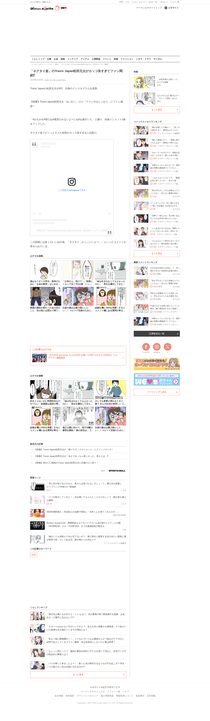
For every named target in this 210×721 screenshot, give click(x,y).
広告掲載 (151, 696)
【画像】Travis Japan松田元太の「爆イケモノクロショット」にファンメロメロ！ (74, 449)
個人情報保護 (107, 696)
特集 (136, 72)
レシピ (134, 2)
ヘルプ (126, 691)
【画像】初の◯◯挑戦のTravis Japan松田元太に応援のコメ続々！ (66, 462)
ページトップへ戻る (156, 392)
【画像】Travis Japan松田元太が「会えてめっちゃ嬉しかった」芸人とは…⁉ (71, 456)
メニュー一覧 (174, 2)
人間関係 (96, 59)
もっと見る (78, 674)
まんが (151, 2)
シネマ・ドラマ (143, 59)
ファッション (127, 59)
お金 (56, 59)
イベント (107, 59)
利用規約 (70, 696)
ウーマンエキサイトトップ (149, 7)
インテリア (72, 59)
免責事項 (140, 696)
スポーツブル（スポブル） (55, 80)
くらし (128, 2)
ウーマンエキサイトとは (93, 691)
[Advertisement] (105, 33)
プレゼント (164, 2)
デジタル (157, 59)
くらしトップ (38, 59)
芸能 (116, 59)
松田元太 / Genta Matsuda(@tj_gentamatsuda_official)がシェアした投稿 (72, 230)
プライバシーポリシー (87, 696)
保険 (63, 59)
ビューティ (143, 2)
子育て (121, 2)
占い (156, 2)
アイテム (85, 59)
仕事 (49, 59)
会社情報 (59, 696)
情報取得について (124, 696)
